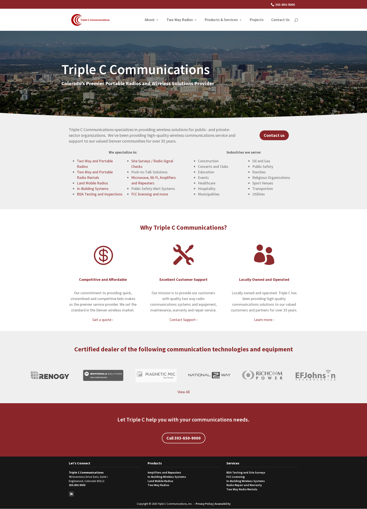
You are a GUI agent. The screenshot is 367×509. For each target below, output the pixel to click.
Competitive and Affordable (103, 279)
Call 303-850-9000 (184, 438)
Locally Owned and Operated (264, 279)
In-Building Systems (93, 188)
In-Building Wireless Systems (167, 477)
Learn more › (264, 319)
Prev (24, 375)
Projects (257, 20)
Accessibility (222, 504)
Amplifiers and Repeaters (164, 472)
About (150, 20)
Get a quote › (102, 319)
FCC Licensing (235, 477)
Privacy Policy (204, 504)
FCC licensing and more (149, 194)
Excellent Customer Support (183, 279)
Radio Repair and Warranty (244, 485)
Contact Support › (183, 319)
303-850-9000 (285, 4)
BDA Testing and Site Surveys (245, 472)
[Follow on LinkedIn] (71, 493)
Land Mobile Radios (92, 183)
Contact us (274, 135)
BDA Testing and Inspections (100, 194)
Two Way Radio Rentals (241, 489)
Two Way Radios (180, 20)
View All (184, 391)
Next (340, 375)
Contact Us (280, 20)
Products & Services (221, 20)
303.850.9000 (77, 485)
